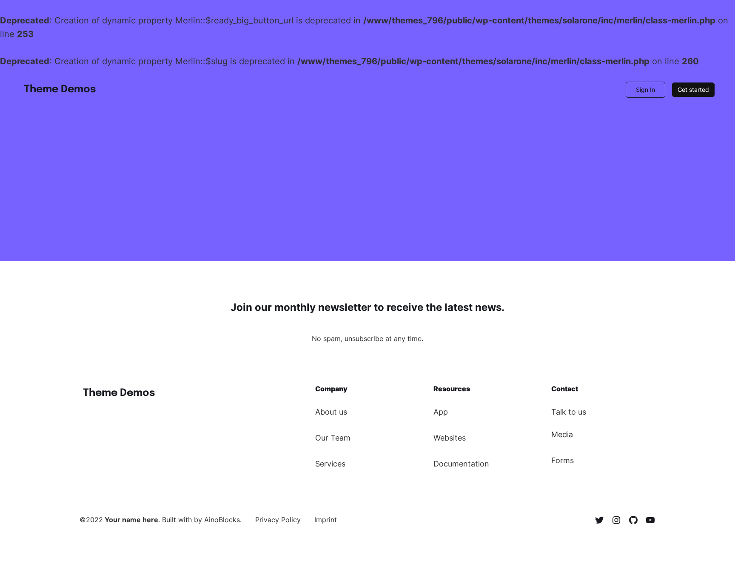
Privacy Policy (278, 519)
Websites (449, 437)
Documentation (461, 463)
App (440, 411)
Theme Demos (60, 89)
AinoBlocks (222, 519)
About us (331, 411)
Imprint (325, 519)
